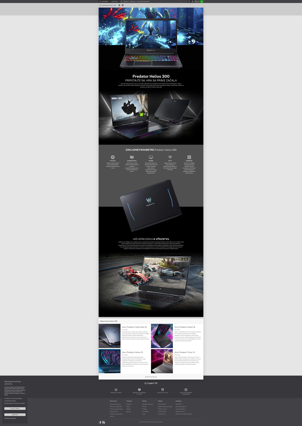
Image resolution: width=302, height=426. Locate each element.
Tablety (128, 406)
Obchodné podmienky (115, 404)
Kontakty (179, 401)
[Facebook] (100, 422)
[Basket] (201, 1)
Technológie (145, 411)
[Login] (192, 1)
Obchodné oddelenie (181, 406)
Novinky (144, 406)
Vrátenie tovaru (114, 411)
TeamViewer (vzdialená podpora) (184, 414)
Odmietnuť (15, 414)
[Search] (189, 1)
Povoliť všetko (14, 408)
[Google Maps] (103, 422)
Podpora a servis (162, 409)
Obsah (160, 401)
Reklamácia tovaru (180, 411)
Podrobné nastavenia (10, 418)
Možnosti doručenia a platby (165, 406)
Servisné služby (162, 411)
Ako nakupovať (162, 404)
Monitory (128, 411)
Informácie (113, 401)
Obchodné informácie (147, 404)
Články (144, 401)
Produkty (126, 1)
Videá (143, 414)
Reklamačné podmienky (116, 406)
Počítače (128, 409)
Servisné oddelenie (180, 409)
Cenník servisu (161, 414)
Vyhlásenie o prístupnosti (116, 414)
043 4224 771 (179, 404)
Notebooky (132, 1)
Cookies (112, 416)
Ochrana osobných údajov (116, 409)
